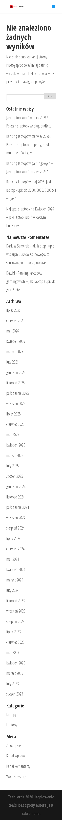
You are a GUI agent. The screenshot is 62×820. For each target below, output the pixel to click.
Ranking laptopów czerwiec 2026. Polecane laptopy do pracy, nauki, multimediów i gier (28, 144)
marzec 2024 (14, 580)
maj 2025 (12, 434)
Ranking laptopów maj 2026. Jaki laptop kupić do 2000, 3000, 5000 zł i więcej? (31, 190)
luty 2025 (12, 465)
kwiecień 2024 (15, 569)
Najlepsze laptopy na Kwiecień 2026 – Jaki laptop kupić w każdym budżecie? (30, 217)
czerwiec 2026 (15, 320)
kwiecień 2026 (15, 341)
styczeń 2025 (14, 476)
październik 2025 (17, 393)
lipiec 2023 (13, 631)
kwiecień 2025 (15, 445)
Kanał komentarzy (18, 766)
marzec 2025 (14, 455)
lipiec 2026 (13, 310)
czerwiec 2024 (15, 548)
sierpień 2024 (15, 528)
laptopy (11, 714)
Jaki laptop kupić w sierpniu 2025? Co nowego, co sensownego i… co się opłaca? (30, 254)
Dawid (10, 273)
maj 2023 (12, 652)
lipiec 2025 (13, 414)
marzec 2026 (14, 351)
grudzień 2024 (15, 486)
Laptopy (11, 725)
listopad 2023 (15, 600)
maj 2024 (12, 559)
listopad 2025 (15, 382)
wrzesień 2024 (15, 517)
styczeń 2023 (14, 694)
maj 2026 (12, 331)
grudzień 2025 (15, 372)
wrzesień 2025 (15, 403)
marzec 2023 (14, 673)
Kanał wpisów (15, 755)
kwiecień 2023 (15, 663)
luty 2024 (12, 590)
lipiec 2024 (13, 538)
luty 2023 (12, 683)
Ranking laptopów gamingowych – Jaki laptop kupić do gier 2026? (31, 281)
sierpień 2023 (15, 621)
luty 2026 (12, 362)
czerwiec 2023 (15, 642)
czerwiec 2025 (15, 424)
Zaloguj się (13, 745)
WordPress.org (16, 776)
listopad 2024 (15, 497)
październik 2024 (17, 507)
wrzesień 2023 (15, 611)
